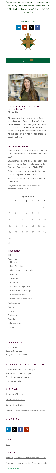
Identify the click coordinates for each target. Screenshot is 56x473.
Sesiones (14, 278)
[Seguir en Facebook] (37, 27)
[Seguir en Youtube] (24, 27)
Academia (12, 259)
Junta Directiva (16, 266)
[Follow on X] (31, 27)
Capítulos (14, 282)
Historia (13, 262)
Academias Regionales (20, 286)
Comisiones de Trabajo (20, 290)
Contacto (12, 327)
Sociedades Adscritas (15, 399)
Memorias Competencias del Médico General (25, 410)
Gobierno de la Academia (21, 270)
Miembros (14, 274)
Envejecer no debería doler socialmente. (26, 178)
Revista (11, 307)
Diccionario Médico (14, 394)
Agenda (11, 319)
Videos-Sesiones (15, 323)
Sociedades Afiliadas (15, 405)
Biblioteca (12, 315)
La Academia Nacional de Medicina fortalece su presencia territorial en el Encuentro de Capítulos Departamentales (27, 164)
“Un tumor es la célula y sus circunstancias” (24, 108)
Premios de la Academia (21, 298)
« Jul (10, 243)
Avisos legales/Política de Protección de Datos (26, 457)
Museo (11, 311)
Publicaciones (14, 303)
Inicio (10, 255)
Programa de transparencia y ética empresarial (26, 463)
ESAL (8, 444)
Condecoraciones (18, 294)
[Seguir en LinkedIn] (18, 27)
